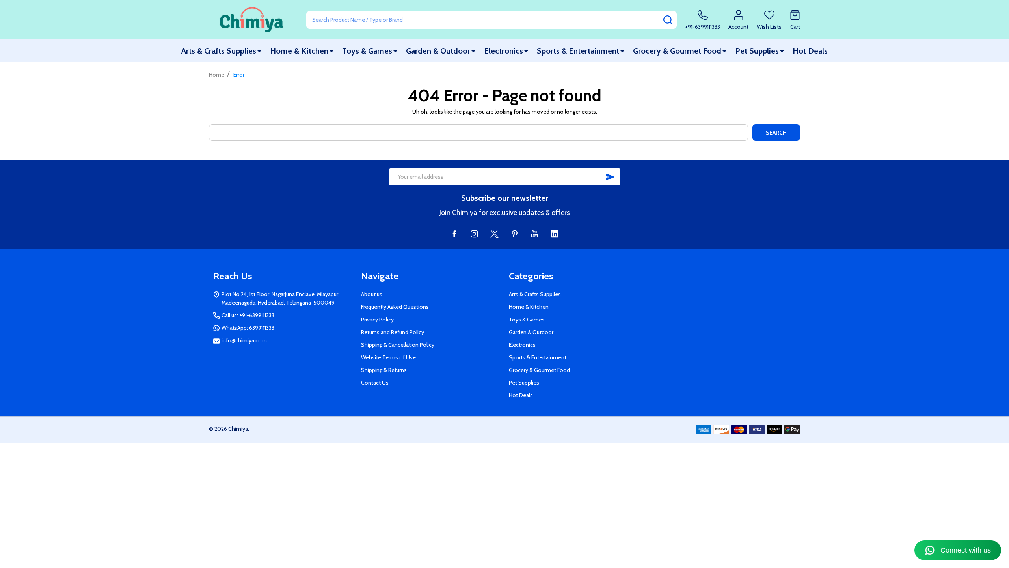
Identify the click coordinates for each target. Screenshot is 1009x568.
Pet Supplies (757, 51)
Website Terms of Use (388, 357)
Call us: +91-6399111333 (248, 315)
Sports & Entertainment (578, 51)
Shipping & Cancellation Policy (397, 344)
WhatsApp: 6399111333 (248, 327)
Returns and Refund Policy (392, 332)
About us (371, 294)
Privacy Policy (377, 319)
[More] (259, 51)
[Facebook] (454, 234)
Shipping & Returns (384, 370)
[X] (494, 234)
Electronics (503, 51)
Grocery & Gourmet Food (677, 51)
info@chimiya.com (244, 340)
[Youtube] (535, 234)
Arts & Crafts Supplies (218, 51)
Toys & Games (367, 51)
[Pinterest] (514, 234)
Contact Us (375, 382)
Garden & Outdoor (438, 51)
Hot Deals (810, 51)
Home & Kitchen (299, 51)
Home (216, 74)
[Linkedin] (555, 234)
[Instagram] (474, 234)
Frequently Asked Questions (395, 306)
